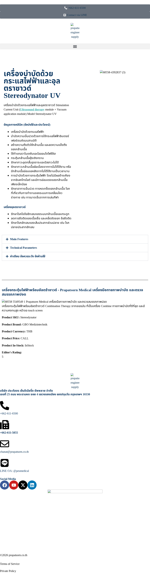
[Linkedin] (32, 485)
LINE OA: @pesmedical (14, 471)
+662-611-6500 (9, 413)
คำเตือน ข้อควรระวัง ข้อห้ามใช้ (27, 256)
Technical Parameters (23, 248)
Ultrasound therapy (32, 109)
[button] (75, 46)
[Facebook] (4, 485)
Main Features (19, 239)
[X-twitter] (22, 485)
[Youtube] (13, 485)
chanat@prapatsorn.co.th (14, 452)
